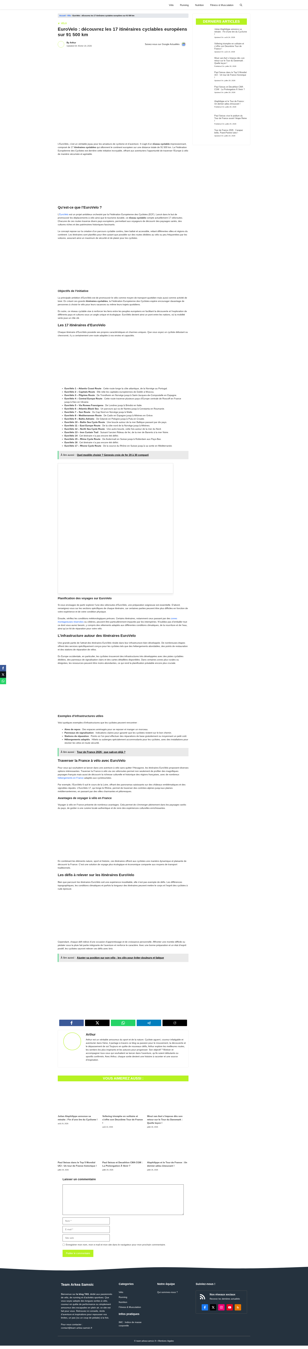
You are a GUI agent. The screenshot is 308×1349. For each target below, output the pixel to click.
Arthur (73, 42)
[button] (241, 5)
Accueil (62, 16)
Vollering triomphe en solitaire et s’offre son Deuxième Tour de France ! (122, 1119)
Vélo (171, 5)
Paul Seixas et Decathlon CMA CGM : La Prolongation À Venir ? (229, 88)
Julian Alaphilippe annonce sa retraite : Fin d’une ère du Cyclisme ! (230, 31)
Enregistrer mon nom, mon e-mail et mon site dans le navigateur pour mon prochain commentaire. (116, 1244)
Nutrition (199, 5)
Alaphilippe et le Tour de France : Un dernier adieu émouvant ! (229, 102)
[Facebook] (3, 668)
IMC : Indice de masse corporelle (130, 1324)
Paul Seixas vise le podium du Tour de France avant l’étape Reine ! (230, 118)
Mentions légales (166, 1341)
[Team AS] (77, 5)
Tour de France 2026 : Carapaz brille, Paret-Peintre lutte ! (228, 131)
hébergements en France (71, 778)
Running (184, 5)
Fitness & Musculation (221, 5)
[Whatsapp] (3, 681)
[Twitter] (3, 674)
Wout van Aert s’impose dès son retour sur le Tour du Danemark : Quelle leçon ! (165, 1119)
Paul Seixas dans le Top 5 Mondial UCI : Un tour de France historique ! (230, 75)
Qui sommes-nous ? (167, 1292)
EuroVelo (63, 214)
